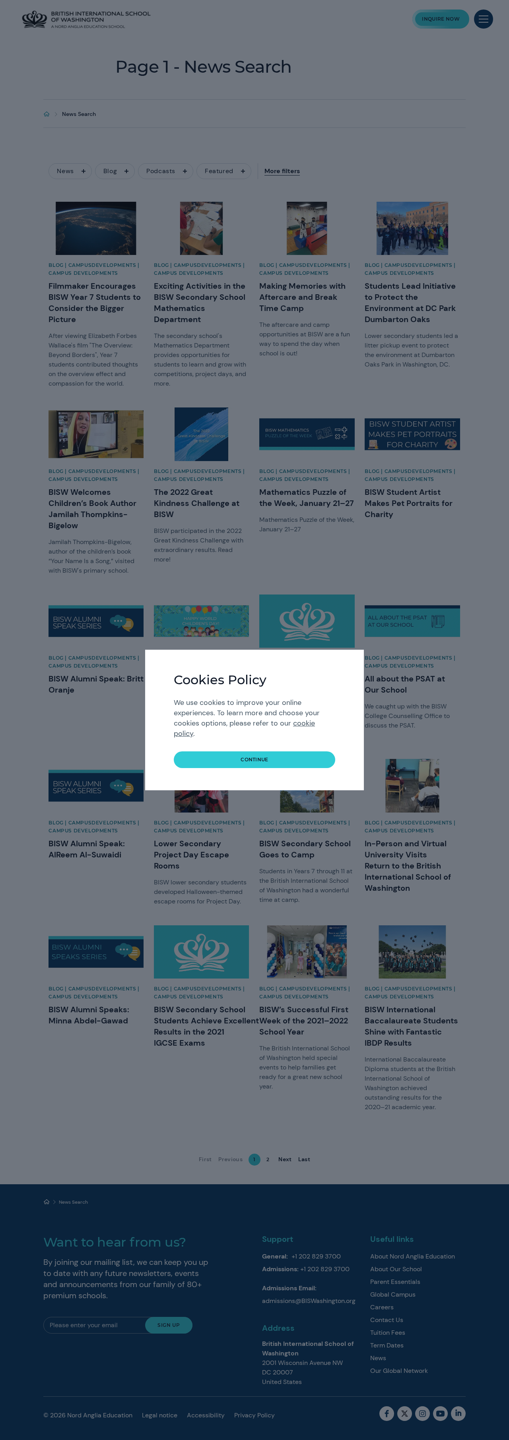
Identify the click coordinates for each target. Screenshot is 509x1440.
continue (254, 759)
